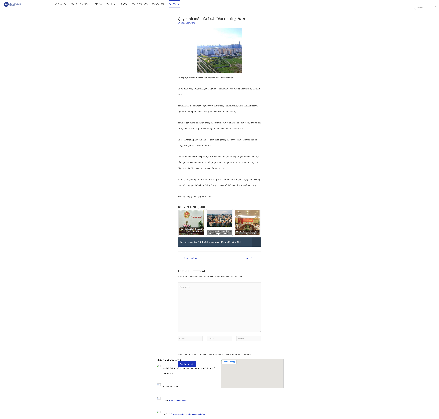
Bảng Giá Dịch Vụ (140, 4)
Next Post (252, 258)
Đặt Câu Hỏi (174, 4)
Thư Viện (110, 4)
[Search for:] (425, 8)
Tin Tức (124, 4)
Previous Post (189, 258)
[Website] (248, 339)
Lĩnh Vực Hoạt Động (80, 4)
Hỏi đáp (99, 4)
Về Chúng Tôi (61, 4)
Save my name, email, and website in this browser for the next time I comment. (214, 355)
